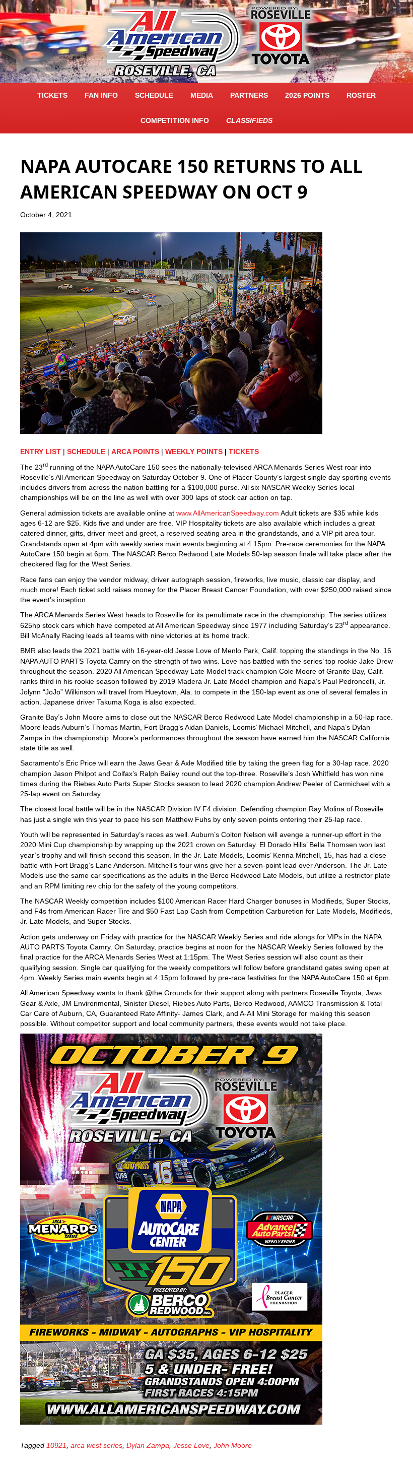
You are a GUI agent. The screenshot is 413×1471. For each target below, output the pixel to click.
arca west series (96, 1445)
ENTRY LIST (40, 451)
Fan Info (101, 95)
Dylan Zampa (147, 1445)
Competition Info (175, 120)
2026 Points (307, 95)
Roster (361, 95)
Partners (249, 95)
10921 (56, 1445)
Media (201, 95)
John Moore (233, 1445)
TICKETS (52, 95)
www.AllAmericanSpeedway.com (227, 513)
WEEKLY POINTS (195, 451)
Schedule (154, 95)
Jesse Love (191, 1445)
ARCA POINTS (135, 451)
